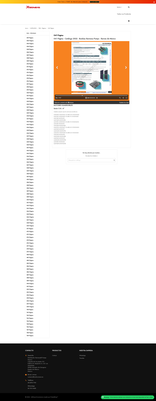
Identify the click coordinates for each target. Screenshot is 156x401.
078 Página (30, 249)
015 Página (30, 78)
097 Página (30, 304)
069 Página (30, 226)
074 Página (30, 237)
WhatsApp (82, 355)
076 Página (30, 243)
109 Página (30, 335)
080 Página (30, 255)
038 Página (30, 139)
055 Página (30, 185)
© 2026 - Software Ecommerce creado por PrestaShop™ (41, 397)
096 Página (30, 301)
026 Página (30, 104)
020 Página (30, 93)
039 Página (30, 142)
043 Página (30, 153)
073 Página (30, 234)
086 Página (30, 272)
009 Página (30, 61)
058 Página (30, 194)
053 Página (30, 179)
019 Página (30, 90)
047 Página (30, 165)
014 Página (30, 75)
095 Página (30, 298)
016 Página (30, 81)
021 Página (30, 96)
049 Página (30, 171)
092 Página (30, 289)
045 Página (30, 159)
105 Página (30, 324)
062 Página (30, 205)
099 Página (30, 307)
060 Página (30, 200)
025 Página (30, 101)
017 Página (30, 84)
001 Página (30, 38)
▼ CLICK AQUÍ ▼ (94, 2)
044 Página (30, 156)
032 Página (30, 122)
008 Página (30, 58)
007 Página (30, 55)
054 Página (30, 182)
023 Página (30, 98)
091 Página (30, 286)
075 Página (30, 240)
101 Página (30, 312)
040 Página (30, 145)
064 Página (30, 211)
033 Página (30, 124)
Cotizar (54, 355)
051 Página (30, 176)
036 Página (30, 133)
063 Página (30, 208)
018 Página (30, 87)
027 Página (30, 107)
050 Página (30, 174)
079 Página (30, 252)
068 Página (30, 223)
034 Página (30, 127)
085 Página (30, 269)
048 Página (30, 168)
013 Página (30, 72)
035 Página (30, 130)
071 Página (30, 229)
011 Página (30, 67)
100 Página (30, 309)
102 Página (30, 315)
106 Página (30, 327)
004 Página (30, 46)
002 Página (30, 41)
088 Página (30, 278)
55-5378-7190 (32, 383)
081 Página (30, 257)
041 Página (30, 148)
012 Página (30, 69)
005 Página (30, 49)
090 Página (30, 283)
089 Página (30, 281)
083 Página (30, 263)
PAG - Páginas (31, 33)
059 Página (30, 197)
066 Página (30, 217)
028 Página (30, 110)
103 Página (30, 318)
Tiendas (81, 358)
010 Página (30, 64)
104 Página (30, 321)
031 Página (30, 119)
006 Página (30, 52)
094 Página (30, 295)
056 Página (30, 188)
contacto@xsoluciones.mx (35, 377)
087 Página (30, 275)
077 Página (30, 246)
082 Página (30, 260)
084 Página (30, 266)
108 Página (30, 333)
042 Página (30, 150)
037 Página (30, 136)
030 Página (30, 116)
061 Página (30, 202)
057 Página (30, 191)
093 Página (30, 292)
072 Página (30, 231)
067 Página (30, 220)
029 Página (30, 113)
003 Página (30, 43)
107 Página (30, 330)
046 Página (30, 162)
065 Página (30, 214)
